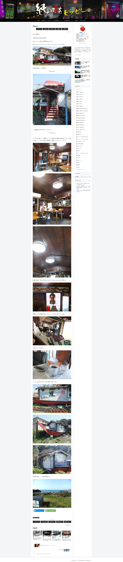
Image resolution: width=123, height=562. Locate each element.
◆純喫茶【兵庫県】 (36, 517)
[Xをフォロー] (81, 43)
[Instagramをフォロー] (84, 43)
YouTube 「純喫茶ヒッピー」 (81, 186)
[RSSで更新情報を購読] (85, 43)
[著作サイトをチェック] (80, 43)
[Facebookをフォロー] (82, 43)
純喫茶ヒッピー (83, 32)
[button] (65, 29)
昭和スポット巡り (79, 190)
